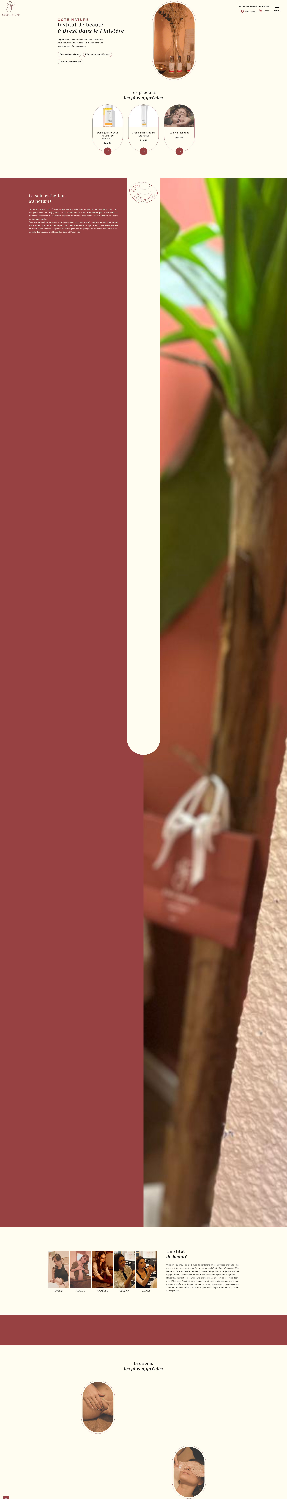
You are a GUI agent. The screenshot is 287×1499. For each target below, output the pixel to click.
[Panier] (264, 10)
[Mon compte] (242, 11)
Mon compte (250, 11)
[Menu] (277, 6)
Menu (277, 10)
